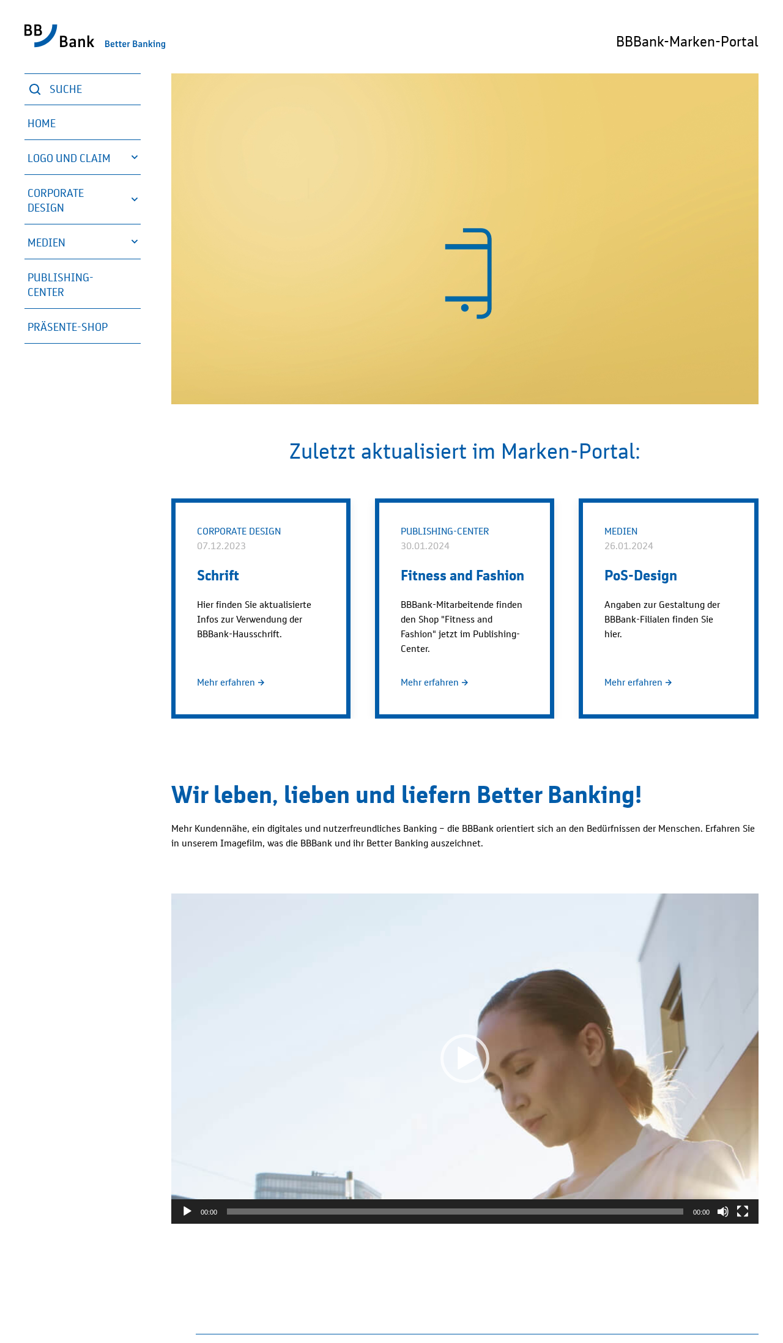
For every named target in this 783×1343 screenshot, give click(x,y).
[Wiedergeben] (187, 1211)
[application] (465, 1058)
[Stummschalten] (723, 1211)
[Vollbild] (743, 1211)
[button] (82, 157)
